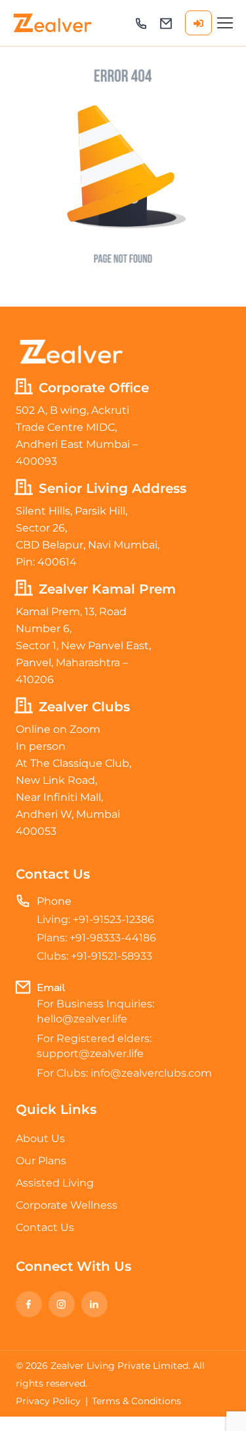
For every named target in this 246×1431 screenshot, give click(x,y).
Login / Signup (198, 23)
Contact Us (45, 1227)
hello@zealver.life (166, 23)
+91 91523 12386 (141, 23)
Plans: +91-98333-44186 (96, 938)
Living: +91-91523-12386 (95, 919)
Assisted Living (55, 1183)
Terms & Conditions (136, 1401)
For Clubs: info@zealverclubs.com (124, 1073)
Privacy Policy (48, 1401)
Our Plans (41, 1160)
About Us (40, 1138)
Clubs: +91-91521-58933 (94, 956)
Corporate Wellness (66, 1205)
